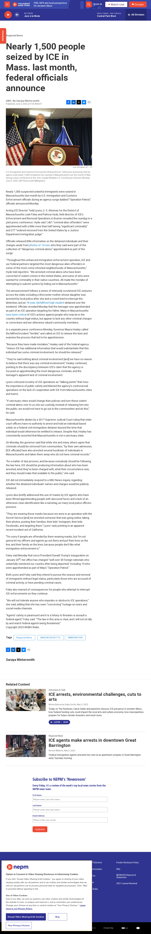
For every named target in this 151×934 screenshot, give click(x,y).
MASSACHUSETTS (50, 637)
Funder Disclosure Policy (127, 862)
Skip (57, 917)
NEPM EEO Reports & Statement (126, 876)
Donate (139, 4)
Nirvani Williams (56, 750)
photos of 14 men (39, 245)
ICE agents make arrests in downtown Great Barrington (92, 743)
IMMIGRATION (75, 637)
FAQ (118, 869)
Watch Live (117, 4)
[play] (8, 14)
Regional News (14, 35)
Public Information (93, 869)
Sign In (98, 4)
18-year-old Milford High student (45, 302)
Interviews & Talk (57, 690)
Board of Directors (93, 862)
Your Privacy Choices (19, 925)
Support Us (90, 876)
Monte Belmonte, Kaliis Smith (62, 704)
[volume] (16, 14)
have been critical (16, 314)
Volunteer (89, 882)
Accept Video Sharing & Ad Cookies (26, 917)
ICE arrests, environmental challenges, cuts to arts (95, 697)
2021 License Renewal (126, 883)
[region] (46, 895)
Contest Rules (91, 889)
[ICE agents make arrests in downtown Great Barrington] (26, 746)
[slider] (21, 14)
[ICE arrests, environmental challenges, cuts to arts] (26, 700)
